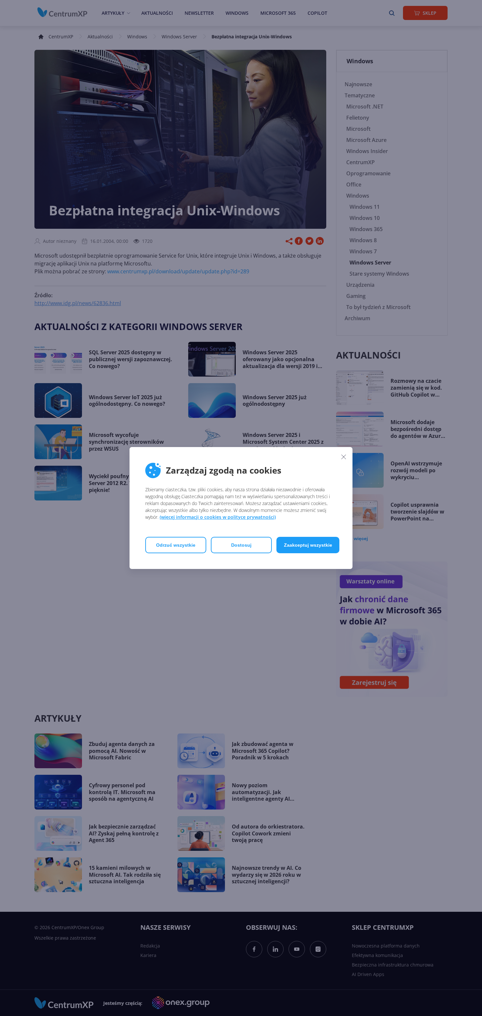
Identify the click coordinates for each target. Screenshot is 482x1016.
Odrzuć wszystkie (175, 545)
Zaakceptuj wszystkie (308, 545)
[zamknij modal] (343, 456)
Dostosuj (241, 545)
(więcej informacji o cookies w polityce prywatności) (218, 517)
